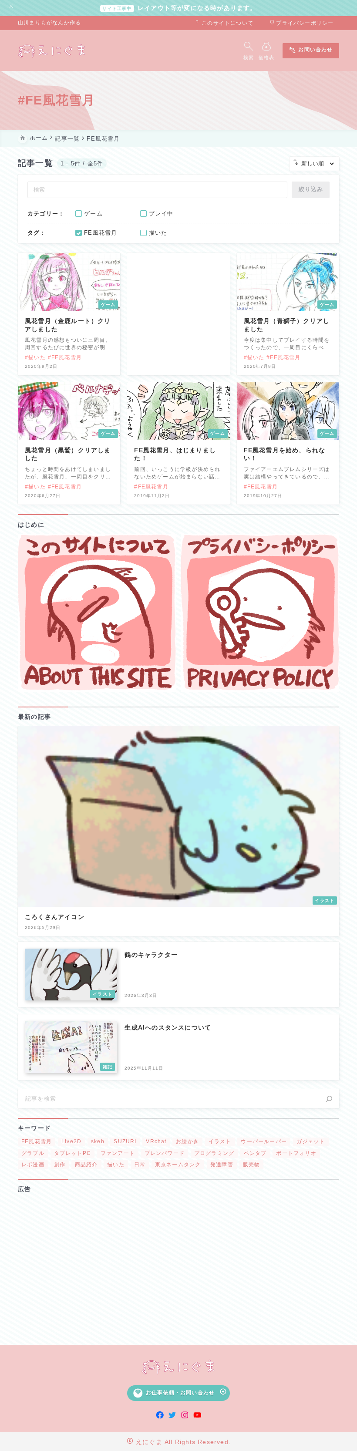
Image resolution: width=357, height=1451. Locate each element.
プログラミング (214, 1153)
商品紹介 (86, 1164)
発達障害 (221, 1164)
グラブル (32, 1153)
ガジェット (310, 1141)
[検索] (329, 1099)
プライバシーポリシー (301, 23)
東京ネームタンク (178, 1164)
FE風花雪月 (36, 1141)
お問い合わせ (311, 51)
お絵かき (187, 1141)
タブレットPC (72, 1153)
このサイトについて (223, 23)
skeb (97, 1141)
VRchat (156, 1141)
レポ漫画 (32, 1164)
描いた (116, 1164)
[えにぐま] (52, 51)
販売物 (251, 1164)
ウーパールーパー (264, 1141)
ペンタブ (255, 1153)
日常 (139, 1164)
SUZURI (125, 1141)
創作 (59, 1164)
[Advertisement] (178, 1265)
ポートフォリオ (296, 1153)
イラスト (220, 1141)
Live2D (71, 1141)
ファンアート (118, 1153)
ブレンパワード (165, 1153)
